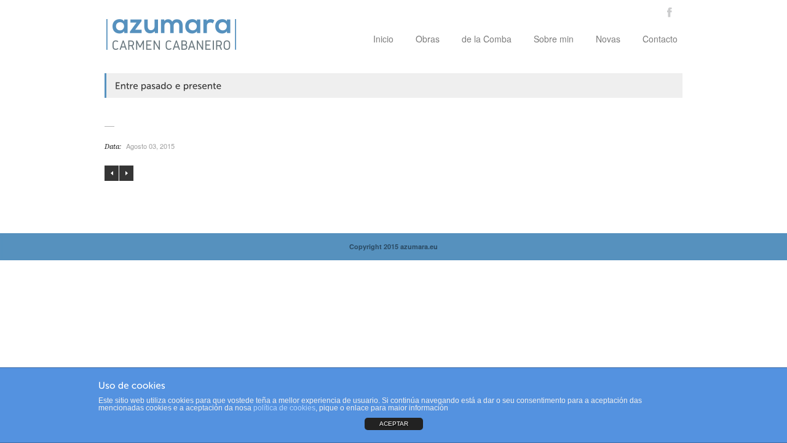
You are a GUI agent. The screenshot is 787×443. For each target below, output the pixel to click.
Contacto (660, 39)
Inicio (383, 39)
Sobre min (554, 39)
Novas (608, 39)
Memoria (126, 173)
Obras (428, 39)
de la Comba (487, 39)
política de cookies (284, 408)
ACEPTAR (393, 423)
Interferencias (112, 173)
